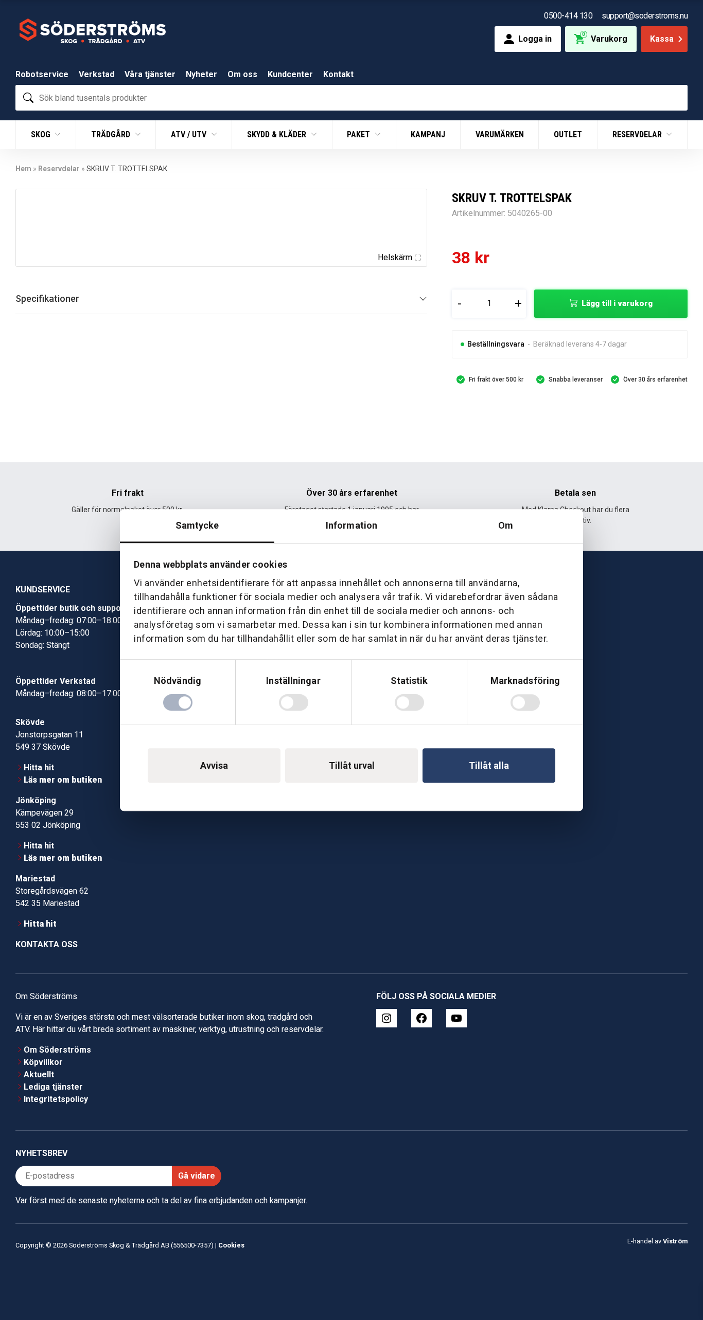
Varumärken (500, 134)
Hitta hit (39, 767)
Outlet (568, 134)
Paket (359, 134)
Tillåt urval (352, 765)
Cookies (231, 1245)
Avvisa (214, 765)
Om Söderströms (57, 1050)
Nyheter (201, 74)
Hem (23, 169)
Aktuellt (39, 1074)
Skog (41, 134)
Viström (675, 1241)
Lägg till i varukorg (617, 303)
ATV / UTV (189, 134)
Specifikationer (47, 298)
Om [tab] (505, 525)
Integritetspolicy (56, 1099)
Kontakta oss (46, 944)
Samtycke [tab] (197, 525)
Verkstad (96, 74)
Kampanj (428, 134)
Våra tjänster (150, 74)
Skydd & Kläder (277, 134)
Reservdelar (638, 134)
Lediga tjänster (53, 1087)
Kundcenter (290, 74)
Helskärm (395, 257)
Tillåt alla (489, 765)
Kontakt (338, 74)
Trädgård (111, 134)
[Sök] (28, 98)
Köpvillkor (43, 1062)
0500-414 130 (568, 16)
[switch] (293, 702)
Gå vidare (196, 1176)
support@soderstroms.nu (645, 16)
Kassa (662, 39)
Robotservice (41, 74)
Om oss (242, 74)
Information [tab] (351, 525)
